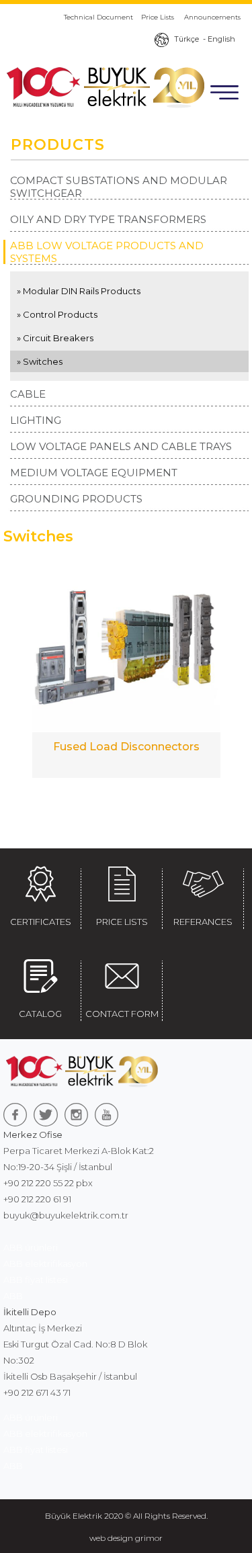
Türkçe (186, 39)
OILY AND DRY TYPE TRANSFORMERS (108, 219)
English (221, 39)
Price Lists (158, 17)
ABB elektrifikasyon (45, 1263)
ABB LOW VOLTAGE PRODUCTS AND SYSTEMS (107, 252)
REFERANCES (203, 921)
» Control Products (57, 314)
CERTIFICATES (40, 921)
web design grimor (126, 1538)
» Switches (39, 361)
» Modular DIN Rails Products (78, 290)
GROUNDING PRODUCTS (76, 498)
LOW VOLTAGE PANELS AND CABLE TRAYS (121, 446)
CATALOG (40, 1013)
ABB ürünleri (30, 1247)
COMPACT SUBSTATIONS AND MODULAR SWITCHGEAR (118, 186)
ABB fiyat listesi (35, 1279)
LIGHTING (35, 420)
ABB (13, 1295)
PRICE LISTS (122, 921)
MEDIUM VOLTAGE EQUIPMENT (93, 472)
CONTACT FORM (122, 1013)
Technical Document (98, 17)
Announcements (212, 17)
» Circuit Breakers (55, 337)
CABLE (28, 394)
